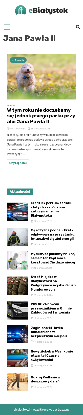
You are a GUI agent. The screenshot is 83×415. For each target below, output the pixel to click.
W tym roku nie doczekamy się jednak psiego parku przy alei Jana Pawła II (41, 116)
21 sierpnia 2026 (42, 221)
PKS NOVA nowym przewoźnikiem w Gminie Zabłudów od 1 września (51, 308)
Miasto (11, 105)
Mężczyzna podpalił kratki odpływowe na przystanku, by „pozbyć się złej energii (53, 234)
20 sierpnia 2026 (43, 295)
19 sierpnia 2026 (42, 318)
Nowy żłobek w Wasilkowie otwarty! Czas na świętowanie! (52, 355)
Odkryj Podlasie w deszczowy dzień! (45, 379)
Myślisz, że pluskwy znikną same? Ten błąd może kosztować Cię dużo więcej (53, 258)
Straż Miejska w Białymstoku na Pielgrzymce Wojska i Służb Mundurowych (53, 283)
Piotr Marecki (17, 128)
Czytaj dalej (18, 163)
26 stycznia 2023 (40, 128)
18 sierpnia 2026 (42, 365)
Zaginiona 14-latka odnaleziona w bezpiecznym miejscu (49, 332)
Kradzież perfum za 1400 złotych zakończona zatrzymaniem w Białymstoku (52, 209)
